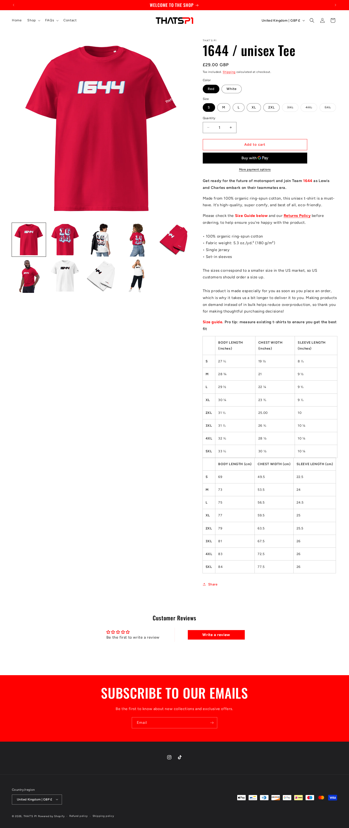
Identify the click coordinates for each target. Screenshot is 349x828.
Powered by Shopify (51, 816)
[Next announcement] (335, 4)
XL (254, 107)
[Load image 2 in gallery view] (65, 240)
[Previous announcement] (13, 4)
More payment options (255, 169)
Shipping (229, 72)
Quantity (209, 118)
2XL (271, 107)
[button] (33, 20)
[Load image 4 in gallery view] (138, 240)
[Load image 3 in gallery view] (101, 240)
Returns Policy (297, 215)
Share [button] (213, 584)
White (231, 89)
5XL (330, 108)
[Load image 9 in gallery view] (138, 276)
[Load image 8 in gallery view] (101, 276)
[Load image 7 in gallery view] (65, 276)
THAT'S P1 (30, 816)
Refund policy (78, 815)
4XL (311, 108)
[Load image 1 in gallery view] (29, 240)
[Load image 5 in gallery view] (174, 240)
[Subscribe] (212, 722)
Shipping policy (103, 815)
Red (211, 89)
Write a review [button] (216, 634)
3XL (292, 108)
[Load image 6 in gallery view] (29, 276)
